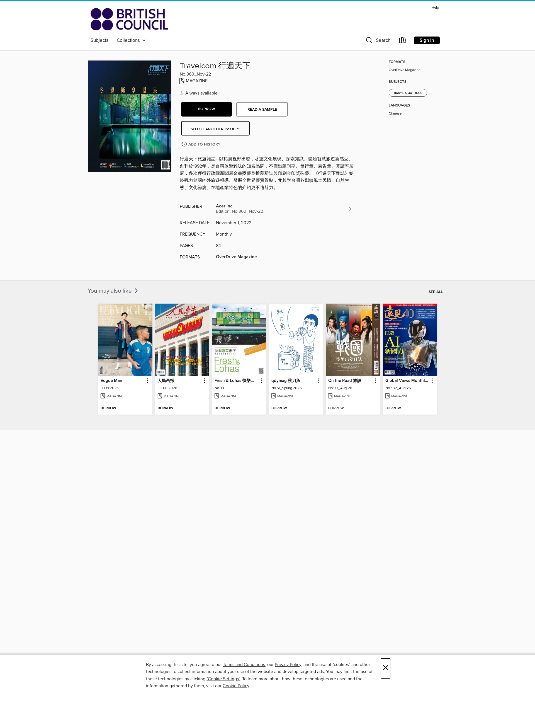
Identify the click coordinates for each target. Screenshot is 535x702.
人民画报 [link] (166, 380)
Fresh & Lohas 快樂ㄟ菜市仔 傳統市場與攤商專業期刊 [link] (236, 380)
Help (435, 8)
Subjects (99, 40)
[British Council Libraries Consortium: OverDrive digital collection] (129, 19)
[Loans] (403, 41)
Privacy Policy (288, 664)
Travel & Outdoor (407, 93)
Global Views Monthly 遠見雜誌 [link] (407, 380)
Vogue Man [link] (111, 380)
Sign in (427, 40)
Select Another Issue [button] (213, 129)
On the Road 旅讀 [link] (344, 380)
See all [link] (436, 291)
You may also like (110, 291)
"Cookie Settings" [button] (223, 679)
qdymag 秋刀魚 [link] (285, 380)
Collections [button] (129, 40)
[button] (378, 41)
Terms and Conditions (244, 664)
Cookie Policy (236, 686)
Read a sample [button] (262, 109)
